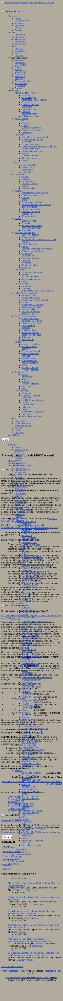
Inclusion (26, 836)
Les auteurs (13, 864)
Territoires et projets (30, 798)
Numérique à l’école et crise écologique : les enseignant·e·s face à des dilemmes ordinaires (29, 940)
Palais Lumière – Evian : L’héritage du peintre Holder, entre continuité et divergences (32, 912)
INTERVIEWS (9, 856)
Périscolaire (20, 850)
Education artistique (31, 726)
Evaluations (27, 535)
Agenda (18, 459)
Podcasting (27, 682)
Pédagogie (20, 468)
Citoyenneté (27, 822)
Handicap (26, 784)
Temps (25, 710)
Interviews (19, 452)
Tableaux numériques (31, 687)
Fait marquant (14, 463)
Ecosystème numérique (32, 701)
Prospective (20, 698)
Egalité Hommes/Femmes (33, 829)
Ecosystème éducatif (31, 780)
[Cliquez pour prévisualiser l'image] (15, 470)
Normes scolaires (29, 789)
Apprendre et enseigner (25, 521)
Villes (24, 817)
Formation (12, 801)
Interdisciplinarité (29, 542)
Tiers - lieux (27, 843)
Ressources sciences (31, 736)
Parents (18, 517)
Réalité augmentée (30, 761)
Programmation (29, 617)
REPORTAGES (9, 860)
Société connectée (30, 796)
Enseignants (13, 799)
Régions (25, 808)
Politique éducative (30, 705)
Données (26, 717)
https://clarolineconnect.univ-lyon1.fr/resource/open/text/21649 (29, 527)
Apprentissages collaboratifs (21, 804)
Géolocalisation (29, 673)
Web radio (26, 691)
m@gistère (56, 825)
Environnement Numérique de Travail (25, 811)
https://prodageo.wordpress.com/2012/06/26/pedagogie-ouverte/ (30, 832)
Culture (25, 554)
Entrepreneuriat (29, 649)
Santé (24, 794)
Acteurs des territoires (31, 773)
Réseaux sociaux (23, 712)
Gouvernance (28, 833)
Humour (25, 608)
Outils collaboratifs (30, 584)
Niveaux (12, 847)
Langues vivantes (30, 612)
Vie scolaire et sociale (31, 845)
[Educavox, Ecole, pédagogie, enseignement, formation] (27, 2)
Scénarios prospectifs (31, 708)
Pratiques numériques (25, 661)
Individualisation (29, 538)
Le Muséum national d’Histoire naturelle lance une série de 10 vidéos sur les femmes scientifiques (33, 954)
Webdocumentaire (30, 694)
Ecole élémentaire (23, 854)
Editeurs (18, 496)
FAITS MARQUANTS (12, 851)
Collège (18, 857)
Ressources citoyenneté (33, 840)
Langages (19, 603)
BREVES (7, 864)
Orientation (27, 659)
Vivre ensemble (22, 819)
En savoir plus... (31, 890)
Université (19, 861)
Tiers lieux (26, 815)
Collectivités (20, 494)
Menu (5, 440)
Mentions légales (10, 971)
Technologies (21, 473)
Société (18, 770)
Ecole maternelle (22, 852)
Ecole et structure (29, 775)
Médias (18, 619)
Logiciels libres (28, 754)
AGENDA (6, 869)
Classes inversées (16, 808)
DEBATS (6, 847)
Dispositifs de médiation (19, 806)
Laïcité (25, 838)
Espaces (25, 703)
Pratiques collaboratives (33, 680)
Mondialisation (28, 787)
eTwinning (26, 696)
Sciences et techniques (25, 745)
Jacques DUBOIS (25, 465)
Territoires (19, 801)
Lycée (17, 859)
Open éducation (15, 797)
